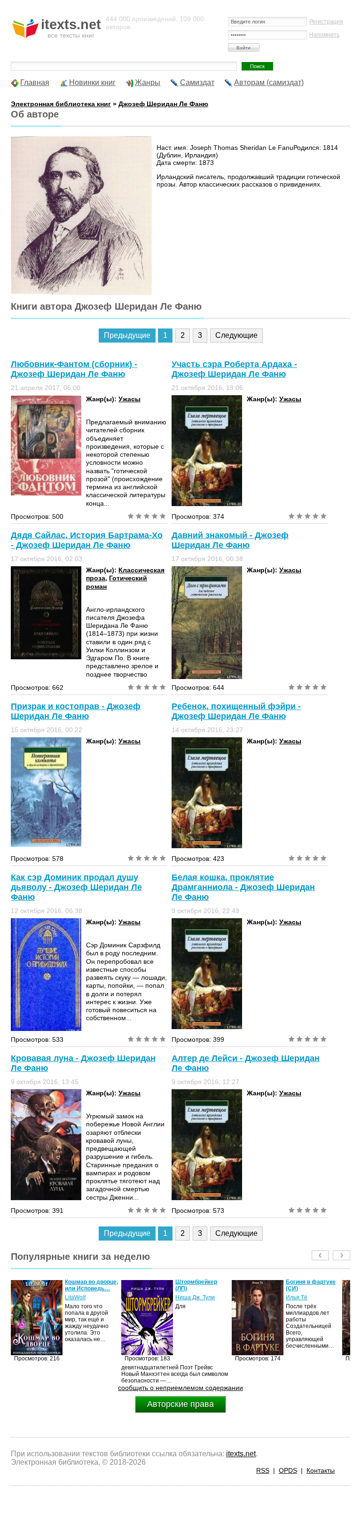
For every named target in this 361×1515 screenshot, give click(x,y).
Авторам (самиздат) (269, 82)
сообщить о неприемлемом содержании (180, 1387)
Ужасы (129, 399)
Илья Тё (186, 1297)
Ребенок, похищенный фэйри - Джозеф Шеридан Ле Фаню (236, 711)
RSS (262, 1470)
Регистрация (326, 21)
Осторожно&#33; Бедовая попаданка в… (309, 1288)
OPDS (288, 1470)
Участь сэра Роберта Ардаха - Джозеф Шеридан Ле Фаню (234, 369)
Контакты (320, 1470)
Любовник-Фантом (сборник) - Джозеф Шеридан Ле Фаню (74, 369)
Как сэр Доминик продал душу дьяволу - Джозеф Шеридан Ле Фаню (76, 887)
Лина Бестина (304, 1304)
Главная (34, 82)
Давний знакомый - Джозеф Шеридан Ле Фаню (230, 540)
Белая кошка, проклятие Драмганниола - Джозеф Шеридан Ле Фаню (243, 887)
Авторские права (180, 1404)
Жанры (147, 82)
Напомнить (324, 34)
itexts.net (241, 1454)
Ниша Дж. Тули (84, 1297)
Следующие (236, 335)
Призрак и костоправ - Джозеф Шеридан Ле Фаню (76, 711)
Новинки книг (92, 82)
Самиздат (197, 82)
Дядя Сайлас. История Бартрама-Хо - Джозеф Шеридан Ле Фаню (87, 540)
